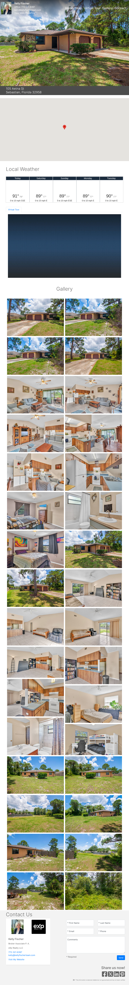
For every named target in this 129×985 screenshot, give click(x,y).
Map (79, 8)
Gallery (108, 8)
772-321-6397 (28, 7)
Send (121, 957)
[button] (5, 43)
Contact (120, 8)
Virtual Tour (92, 8)
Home (69, 8)
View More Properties (24, 13)
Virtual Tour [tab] (13, 209)
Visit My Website (16, 959)
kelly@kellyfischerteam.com (27, 10)
